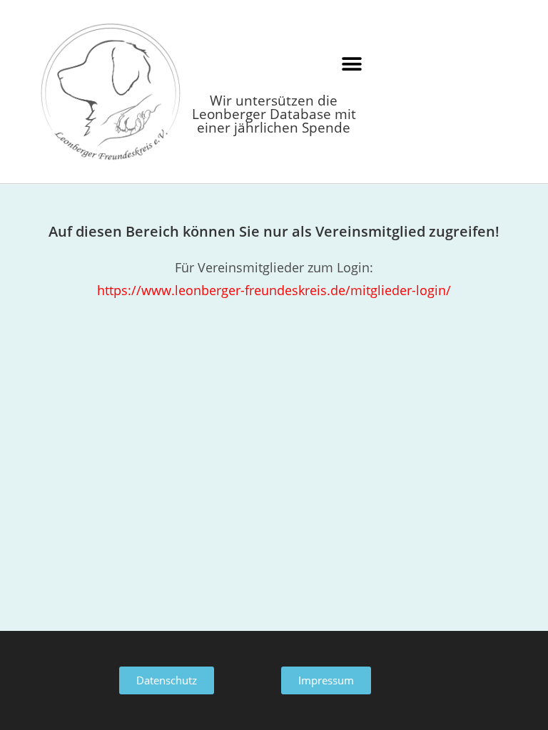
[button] (351, 64)
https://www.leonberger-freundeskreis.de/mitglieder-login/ (274, 290)
